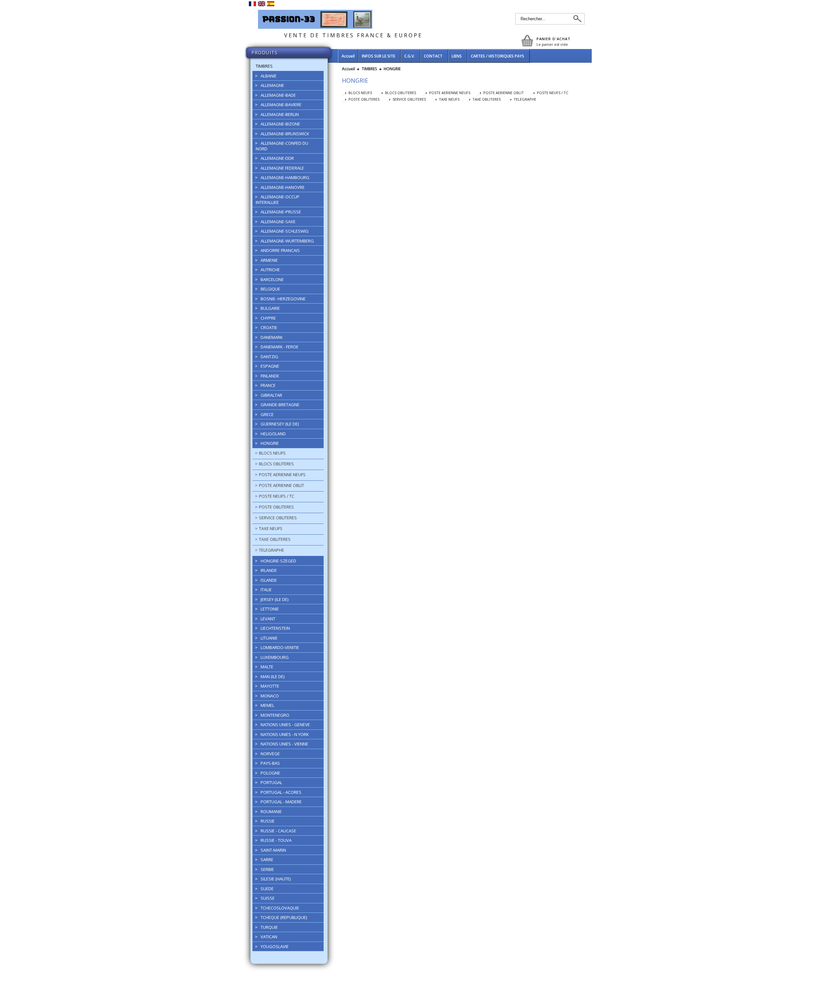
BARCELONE (272, 279)
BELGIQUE (270, 289)
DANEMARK (272, 337)
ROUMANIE (271, 811)
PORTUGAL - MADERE (281, 802)
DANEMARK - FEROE (279, 347)
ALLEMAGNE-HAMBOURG (285, 177)
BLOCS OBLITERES (276, 464)
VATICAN (269, 937)
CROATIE (269, 327)
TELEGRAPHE (271, 550)
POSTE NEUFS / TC (276, 496)
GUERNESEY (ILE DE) (280, 424)
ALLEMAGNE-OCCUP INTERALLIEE (277, 199)
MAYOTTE (270, 686)
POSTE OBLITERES (276, 507)
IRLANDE (269, 570)
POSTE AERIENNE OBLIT (281, 485)
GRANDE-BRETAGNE (280, 405)
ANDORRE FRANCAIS (280, 250)
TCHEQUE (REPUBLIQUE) (284, 917)
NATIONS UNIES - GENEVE (285, 724)
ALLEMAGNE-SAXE (278, 222)
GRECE (267, 414)
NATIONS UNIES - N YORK (285, 734)
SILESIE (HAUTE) (276, 879)
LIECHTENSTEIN (275, 628)
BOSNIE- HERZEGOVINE (283, 299)
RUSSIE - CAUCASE (278, 831)
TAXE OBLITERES (275, 539)
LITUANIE (269, 638)
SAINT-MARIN (273, 850)
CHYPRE (268, 318)
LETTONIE (270, 609)
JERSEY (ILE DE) (274, 599)
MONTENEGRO (275, 715)
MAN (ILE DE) (272, 676)
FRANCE (268, 385)
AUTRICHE (270, 270)
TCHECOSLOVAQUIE (280, 908)
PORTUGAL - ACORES (281, 792)
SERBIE (267, 869)
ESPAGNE (270, 366)
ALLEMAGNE (272, 85)
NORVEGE (270, 754)
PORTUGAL (271, 782)
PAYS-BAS (270, 763)
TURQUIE (269, 927)
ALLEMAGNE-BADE (278, 95)
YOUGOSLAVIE (275, 946)
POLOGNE (270, 773)
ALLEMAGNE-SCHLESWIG (285, 231)
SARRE (267, 859)
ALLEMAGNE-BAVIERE (281, 105)
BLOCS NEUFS (272, 453)
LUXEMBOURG (275, 657)
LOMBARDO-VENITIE (280, 647)
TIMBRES (264, 66)
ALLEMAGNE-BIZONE (280, 124)
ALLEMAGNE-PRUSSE (281, 212)
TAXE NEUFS (270, 528)
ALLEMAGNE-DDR (277, 158)
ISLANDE (269, 580)
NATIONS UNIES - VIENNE (284, 744)
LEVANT (268, 619)
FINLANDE (270, 376)
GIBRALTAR (271, 395)
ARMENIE (269, 260)
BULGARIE (270, 308)
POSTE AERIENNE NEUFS (282, 474)
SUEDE (267, 889)
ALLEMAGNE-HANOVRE (283, 187)
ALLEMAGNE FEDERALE (282, 168)
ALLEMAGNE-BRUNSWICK (285, 134)
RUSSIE (268, 821)
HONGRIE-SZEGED (278, 561)
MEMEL (267, 705)
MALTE (267, 667)
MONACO (270, 696)
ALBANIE (269, 76)
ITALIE (266, 590)
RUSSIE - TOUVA (276, 840)
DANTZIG (269, 356)
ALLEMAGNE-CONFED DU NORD (282, 146)
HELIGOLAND (273, 434)
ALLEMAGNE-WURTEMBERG (287, 241)
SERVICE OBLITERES (278, 518)
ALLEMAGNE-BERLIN (280, 114)
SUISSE (268, 898)
